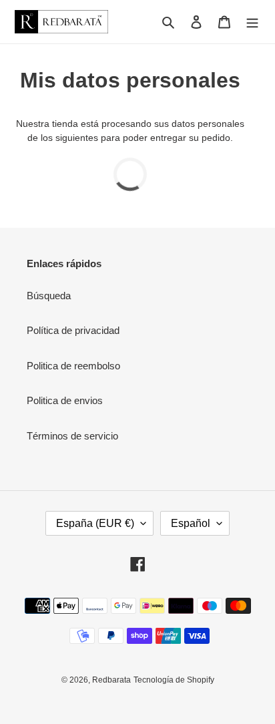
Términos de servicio (72, 435)
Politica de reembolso (73, 365)
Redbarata (111, 680)
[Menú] (252, 21)
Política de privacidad (73, 330)
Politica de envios (65, 400)
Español (190, 523)
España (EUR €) (95, 523)
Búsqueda (49, 295)
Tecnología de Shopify (173, 680)
